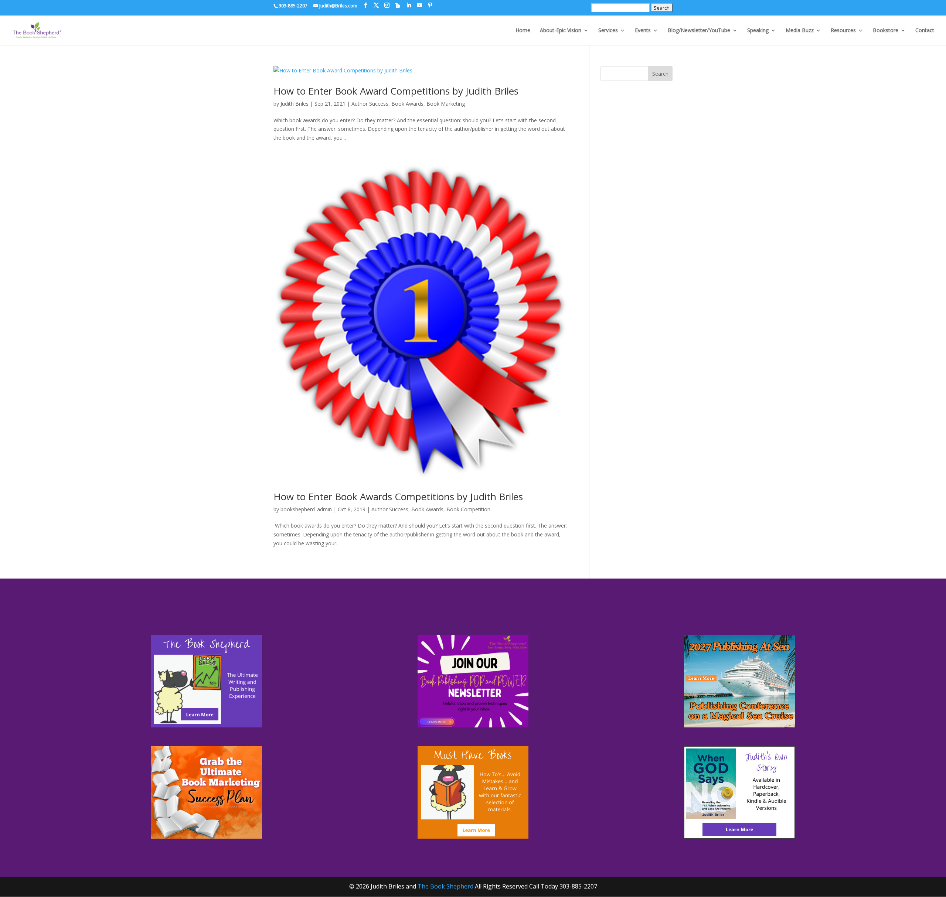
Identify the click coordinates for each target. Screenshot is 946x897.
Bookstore (885, 31)
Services (608, 31)
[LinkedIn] (408, 5)
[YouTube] (419, 5)
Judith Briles (294, 103)
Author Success (369, 103)
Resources (843, 31)
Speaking (758, 31)
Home (522, 31)
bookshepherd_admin (306, 509)
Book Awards (407, 103)
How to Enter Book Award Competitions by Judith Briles (395, 91)
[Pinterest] (430, 5)
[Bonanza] (397, 5)
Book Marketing (445, 103)
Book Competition (468, 509)
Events (643, 31)
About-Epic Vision (560, 31)
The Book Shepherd (445, 886)
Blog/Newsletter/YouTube (699, 31)
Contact (924, 31)
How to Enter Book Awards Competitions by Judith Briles (398, 496)
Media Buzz (800, 31)
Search (660, 73)
